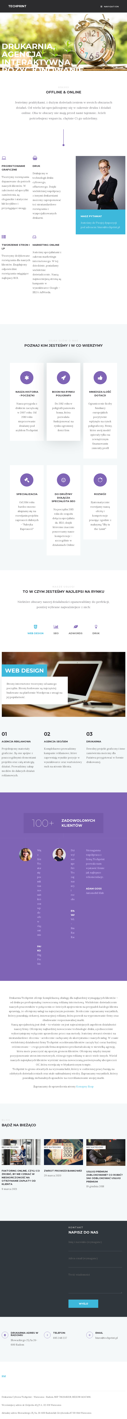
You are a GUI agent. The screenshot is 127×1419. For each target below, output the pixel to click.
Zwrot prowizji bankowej (63, 1170)
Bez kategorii (52, 1147)
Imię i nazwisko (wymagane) (85, 1242)
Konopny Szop (85, 1086)
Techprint (17, 6)
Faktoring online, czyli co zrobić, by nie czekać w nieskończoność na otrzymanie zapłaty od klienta (21, 1177)
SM (4, 1376)
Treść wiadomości (79, 1274)
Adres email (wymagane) (83, 1258)
